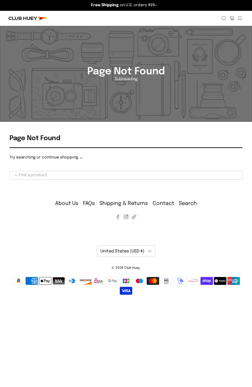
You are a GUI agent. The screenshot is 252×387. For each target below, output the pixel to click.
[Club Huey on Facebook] (118, 218)
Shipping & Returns (123, 203)
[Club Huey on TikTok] (134, 218)
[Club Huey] (112, 18)
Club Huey (132, 267)
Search (188, 203)
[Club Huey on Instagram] (126, 218)
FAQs (89, 203)
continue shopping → (62, 157)
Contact (163, 203)
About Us (66, 203)
